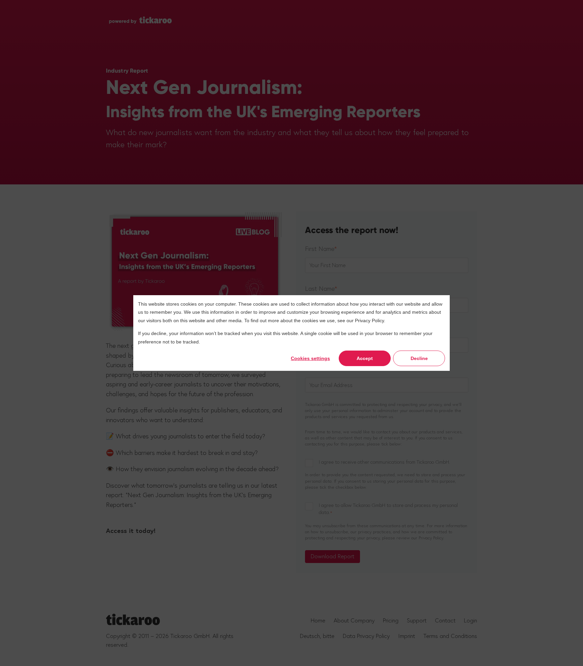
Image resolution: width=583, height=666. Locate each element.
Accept (365, 358)
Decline (419, 358)
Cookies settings (310, 358)
